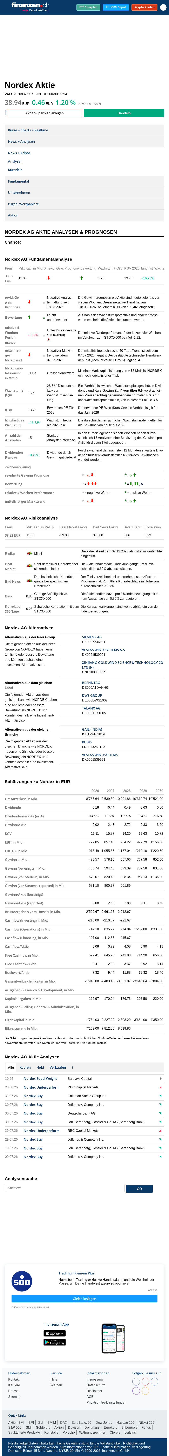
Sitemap (14, 1396)
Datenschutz (96, 1385)
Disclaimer (94, 1391)
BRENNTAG (91, 683)
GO (139, 1188)
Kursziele (15, 170)
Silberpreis (129, 1427)
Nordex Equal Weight (40, 1078)
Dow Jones (104, 1422)
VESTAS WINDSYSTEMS (100, 755)
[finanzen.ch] (30, 4)
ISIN (37, 94)
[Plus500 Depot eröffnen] (34, 9)
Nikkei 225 (146, 1422)
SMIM (51, 1422)
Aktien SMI (16, 1422)
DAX (63, 1422)
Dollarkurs (92, 1427)
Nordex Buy (33, 1096)
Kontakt (13, 1379)
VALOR (10, 94)
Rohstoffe (51, 1432)
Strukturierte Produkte (24, 1432)
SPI (31, 1422)
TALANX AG (91, 708)
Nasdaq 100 (125, 1422)
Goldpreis (43, 1427)
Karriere (14, 1385)
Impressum (95, 1379)
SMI (29, 1427)
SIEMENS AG (92, 637)
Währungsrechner (92, 1432)
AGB (90, 1396)
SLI (40, 1422)
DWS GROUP (92, 695)
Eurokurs (110, 1427)
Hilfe (53, 1379)
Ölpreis (115, 1432)
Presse (13, 1391)
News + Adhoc (19, 153)
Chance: (13, 242)
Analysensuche (21, 1178)
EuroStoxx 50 (81, 1422)
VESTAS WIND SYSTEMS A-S (103, 650)
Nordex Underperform (42, 1087)
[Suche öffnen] (163, 7)
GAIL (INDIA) (92, 729)
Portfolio (69, 1432)
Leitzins (130, 1432)
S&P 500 (14, 1427)
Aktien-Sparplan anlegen (44, 113)
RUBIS (87, 742)
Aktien (59, 1427)
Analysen (15, 161)
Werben (56, 1385)
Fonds (146, 1427)
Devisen (74, 1427)
